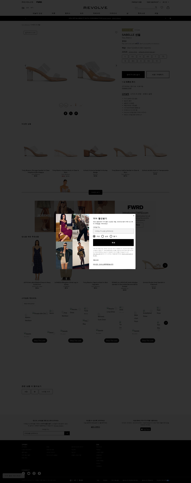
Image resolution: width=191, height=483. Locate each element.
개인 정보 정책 (97, 254)
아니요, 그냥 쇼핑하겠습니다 (103, 264)
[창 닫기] (134, 215)
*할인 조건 (96, 260)
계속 (113, 243)
